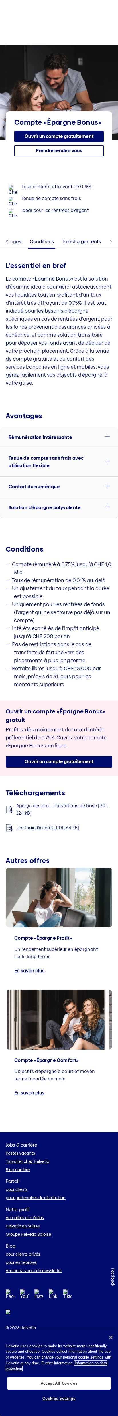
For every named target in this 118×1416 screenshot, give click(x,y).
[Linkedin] (53, 1295)
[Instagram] (38, 1295)
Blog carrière (18, 1170)
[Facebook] (10, 1295)
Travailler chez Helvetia (27, 1161)
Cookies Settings (59, 1398)
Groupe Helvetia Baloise (28, 1234)
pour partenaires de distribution (36, 1198)
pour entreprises (21, 1262)
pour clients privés (23, 1254)
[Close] (111, 1337)
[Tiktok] (67, 1301)
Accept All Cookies (59, 1383)
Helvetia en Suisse (23, 1226)
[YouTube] (24, 1295)
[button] (59, 136)
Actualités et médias (25, 1218)
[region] (59, 1372)
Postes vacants (20, 1153)
